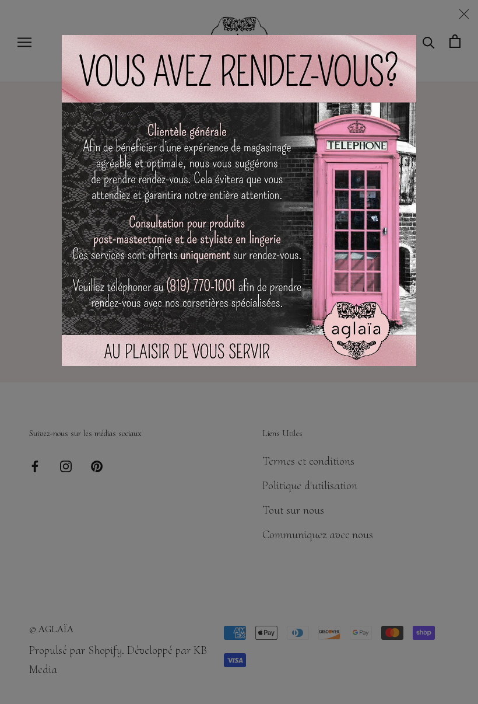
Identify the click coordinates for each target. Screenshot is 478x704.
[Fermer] (464, 14)
